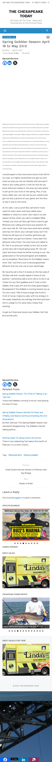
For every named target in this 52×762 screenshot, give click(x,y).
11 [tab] (37, 631)
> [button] (46, 524)
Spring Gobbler (31, 455)
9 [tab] (37, 543)
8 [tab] (34, 543)
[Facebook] (5, 63)
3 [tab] (20, 543)
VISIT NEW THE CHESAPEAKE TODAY (16, 3)
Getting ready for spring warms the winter (21, 438)
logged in (18, 498)
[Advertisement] (26, 96)
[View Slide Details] (26, 572)
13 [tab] (42, 631)
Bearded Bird (16, 455)
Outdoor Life (9, 37)
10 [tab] (34, 631)
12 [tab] (40, 631)
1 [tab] (15, 543)
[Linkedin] (9, 63)
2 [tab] (17, 543)
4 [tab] (23, 543)
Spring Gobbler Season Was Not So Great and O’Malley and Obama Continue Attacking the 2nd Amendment (24, 415)
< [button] (5, 524)
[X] (15, 63)
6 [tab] (29, 543)
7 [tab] (31, 543)
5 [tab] (26, 543)
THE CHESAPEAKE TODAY (26, 13)
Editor (7, 50)
